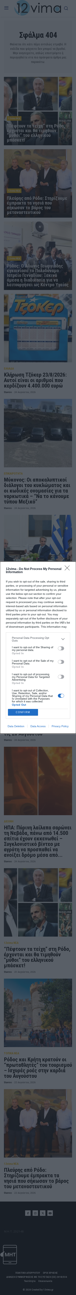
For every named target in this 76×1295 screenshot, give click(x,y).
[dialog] (38, 648)
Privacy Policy (60, 726)
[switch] (61, 648)
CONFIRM (23, 712)
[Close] (68, 569)
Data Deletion (16, 726)
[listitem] (38, 639)
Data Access (38, 726)
